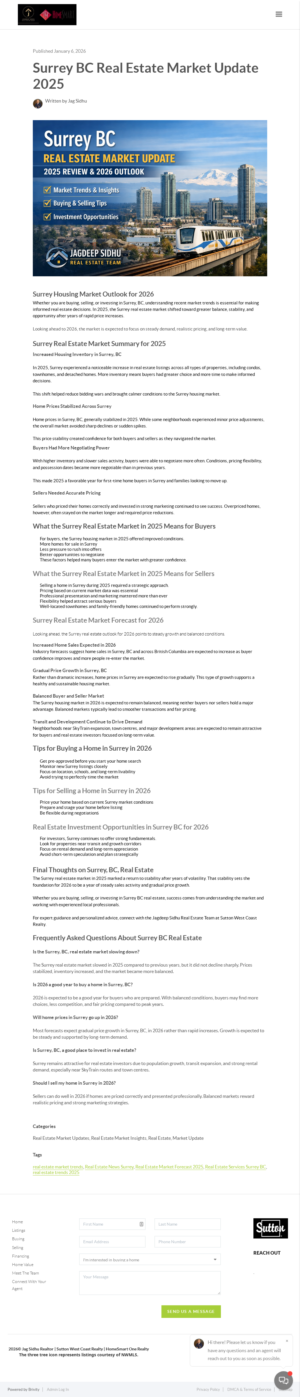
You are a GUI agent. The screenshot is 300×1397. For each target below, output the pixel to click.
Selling (17, 1247)
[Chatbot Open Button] (283, 1380)
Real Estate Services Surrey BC (235, 1166)
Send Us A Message (191, 1311)
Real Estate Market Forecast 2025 (169, 1166)
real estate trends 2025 (56, 1172)
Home (17, 1221)
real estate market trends (58, 1166)
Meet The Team (25, 1273)
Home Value (22, 1264)
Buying (18, 1238)
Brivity (34, 1389)
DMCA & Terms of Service (249, 1389)
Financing (20, 1256)
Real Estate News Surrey (109, 1166)
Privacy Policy (208, 1389)
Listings (18, 1230)
